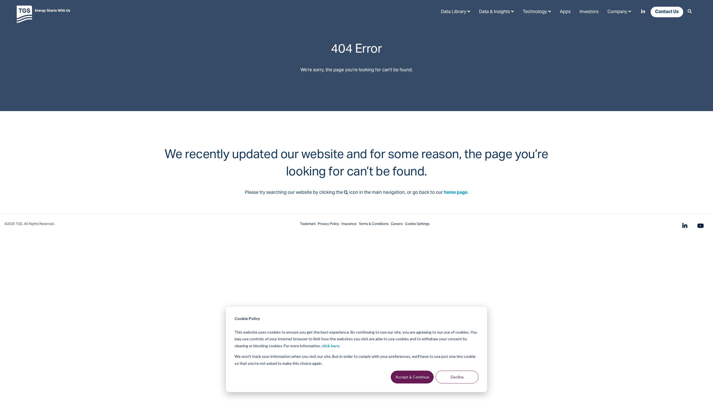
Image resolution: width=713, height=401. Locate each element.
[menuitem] (455, 11)
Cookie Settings (417, 224)
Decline (457, 377)
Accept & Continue (412, 377)
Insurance (348, 224)
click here (330, 345)
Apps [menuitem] (565, 12)
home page (455, 192)
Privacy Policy (328, 224)
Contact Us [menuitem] (667, 12)
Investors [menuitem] (589, 12)
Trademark (308, 224)
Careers (397, 224)
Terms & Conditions (374, 224)
